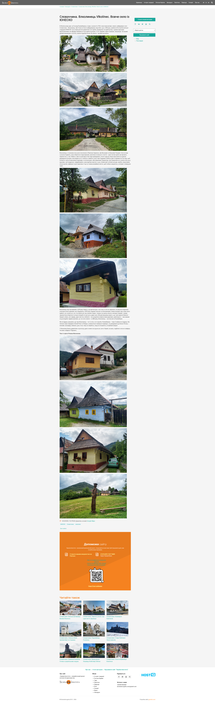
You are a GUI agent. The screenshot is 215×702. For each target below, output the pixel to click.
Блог (95, 686)
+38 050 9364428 (121, 684)
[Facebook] (118, 676)
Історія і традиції (146, 2)
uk (203, 2)
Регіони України (158, 2)
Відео (96, 690)
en (208, 2)
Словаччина (70, 524)
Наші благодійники (95, 586)
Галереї (191, 2)
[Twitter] (122, 676)
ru (206, 2)
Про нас (197, 2)
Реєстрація (139, 41)
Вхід (137, 38)
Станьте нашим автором (145, 19)
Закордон (168, 2)
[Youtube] (126, 676)
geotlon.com (152, 699)
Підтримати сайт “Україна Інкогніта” (116, 669)
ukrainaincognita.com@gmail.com (126, 686)
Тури (95, 680)
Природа (183, 2)
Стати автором (97, 669)
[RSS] (129, 676)
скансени (78, 524)
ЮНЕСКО (62, 524)
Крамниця (139, 2)
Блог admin (63, 528)
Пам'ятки (175, 2)
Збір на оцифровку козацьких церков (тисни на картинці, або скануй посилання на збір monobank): (96, 562)
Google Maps (91, 521)
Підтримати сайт (144, 35)
